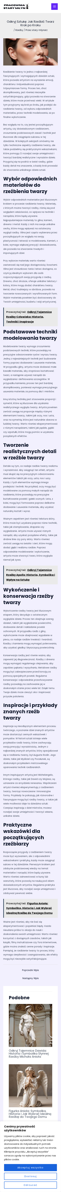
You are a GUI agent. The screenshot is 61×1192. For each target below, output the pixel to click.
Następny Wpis (30, 978)
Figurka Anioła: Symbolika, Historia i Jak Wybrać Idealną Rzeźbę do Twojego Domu (30, 1114)
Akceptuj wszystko (30, 1167)
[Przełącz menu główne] (54, 6)
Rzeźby (19, 30)
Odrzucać (30, 1185)
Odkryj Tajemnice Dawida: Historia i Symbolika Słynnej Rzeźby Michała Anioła (29, 1053)
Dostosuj (30, 1176)
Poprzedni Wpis (30, 970)
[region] (30, 1156)
